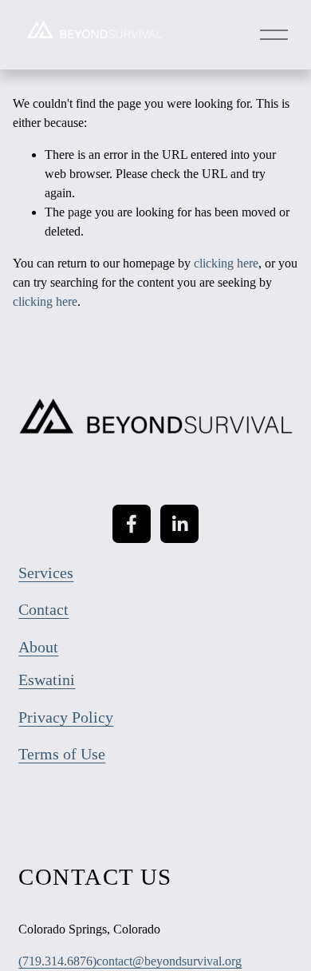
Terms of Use (61, 754)
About (38, 647)
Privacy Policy (65, 717)
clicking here (226, 263)
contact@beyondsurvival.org (169, 961)
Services (45, 572)
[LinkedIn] (179, 524)
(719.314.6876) (57, 961)
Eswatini (46, 679)
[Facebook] (131, 524)
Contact (43, 609)
